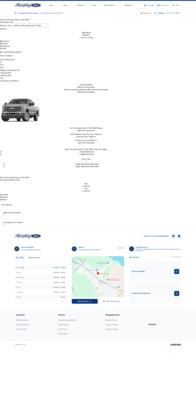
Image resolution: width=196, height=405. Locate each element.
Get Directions (85, 301)
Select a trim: (6, 26)
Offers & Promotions (86, 92)
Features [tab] (4, 197)
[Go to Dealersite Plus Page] (176, 344)
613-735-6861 (170, 13)
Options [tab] (3, 200)
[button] (149, 5)
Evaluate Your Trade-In (86, 137)
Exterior (3, 29)
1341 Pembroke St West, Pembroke (51, 13)
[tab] (86, 29)
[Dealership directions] (98, 276)
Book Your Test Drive (86, 131)
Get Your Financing (86, 143)
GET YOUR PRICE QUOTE (11, 52)
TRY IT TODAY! (6, 56)
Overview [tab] (4, 195)
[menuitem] (52, 5)
